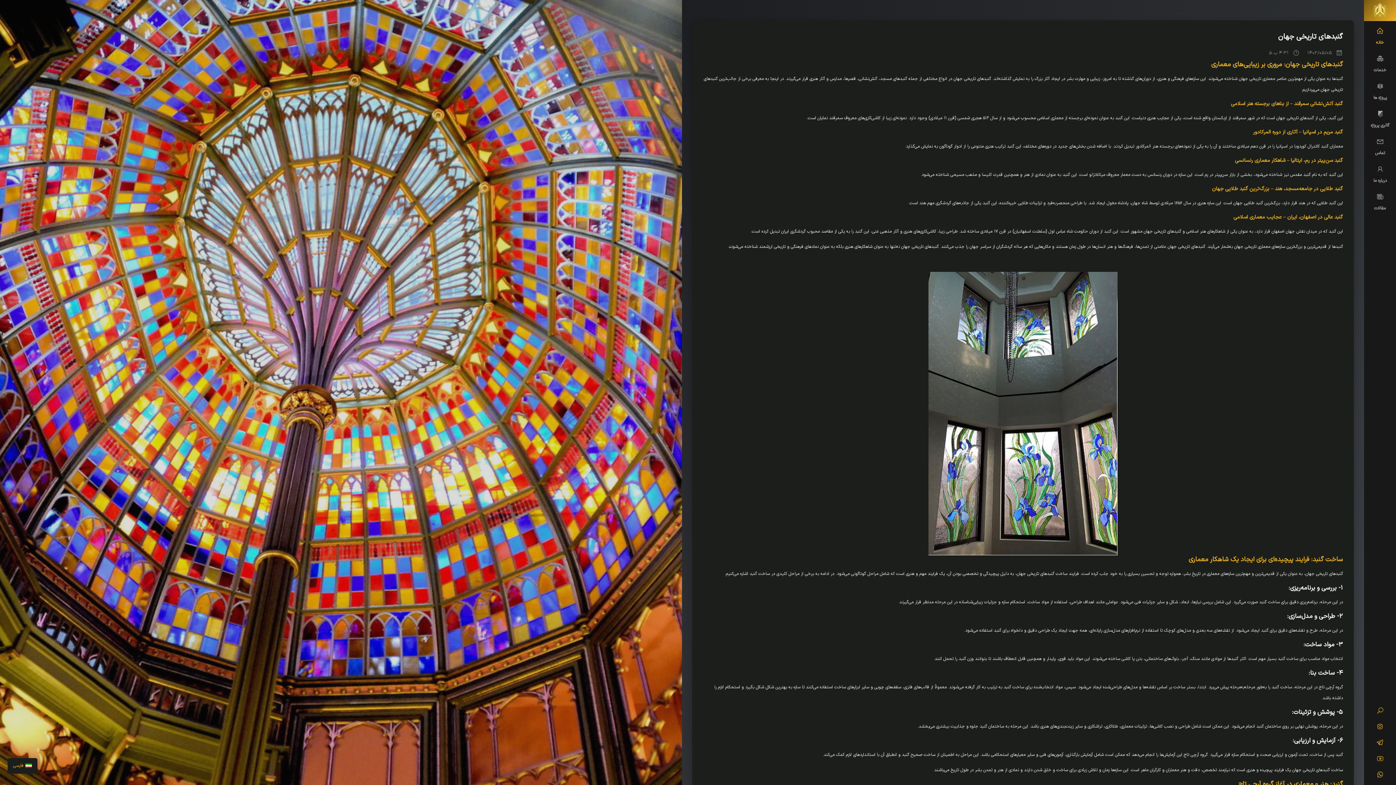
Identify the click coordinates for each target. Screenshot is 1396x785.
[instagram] (1380, 727)
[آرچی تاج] (1380, 10)
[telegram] (1380, 743)
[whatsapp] (1380, 775)
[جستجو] (1380, 711)
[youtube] (1380, 759)
